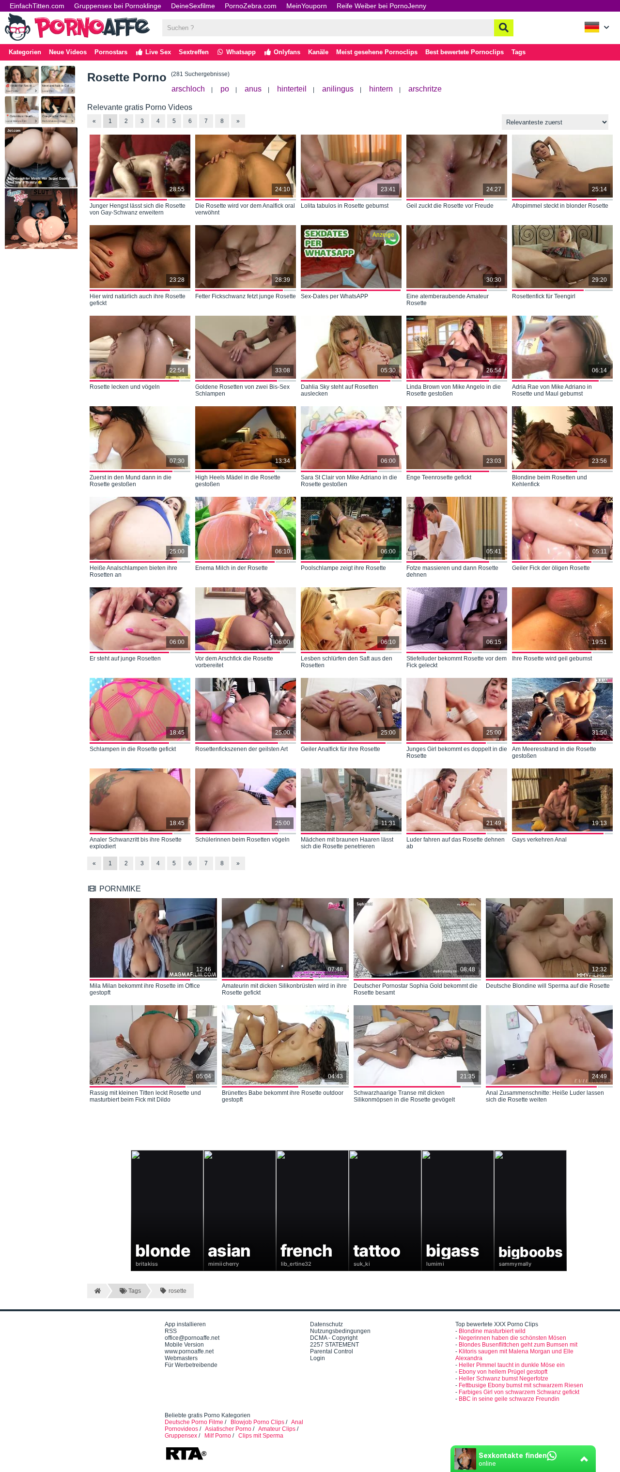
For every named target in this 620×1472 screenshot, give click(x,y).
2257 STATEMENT (334, 1344)
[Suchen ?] (503, 27)
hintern (381, 89)
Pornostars (110, 52)
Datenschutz (326, 1324)
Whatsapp (240, 52)
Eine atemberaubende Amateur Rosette (447, 300)
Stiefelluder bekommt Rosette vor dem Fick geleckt (456, 662)
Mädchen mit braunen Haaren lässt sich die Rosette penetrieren (347, 843)
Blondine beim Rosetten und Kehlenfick (549, 481)
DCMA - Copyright (333, 1337)
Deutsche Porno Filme (194, 1422)
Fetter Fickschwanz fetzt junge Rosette (245, 296)
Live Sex (157, 52)
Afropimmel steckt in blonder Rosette (560, 205)
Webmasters (181, 1358)
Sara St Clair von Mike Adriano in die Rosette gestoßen (349, 481)
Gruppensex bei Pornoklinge (117, 6)
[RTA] (186, 1459)
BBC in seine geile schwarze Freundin (509, 1398)
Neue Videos (68, 52)
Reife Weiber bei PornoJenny (381, 6)
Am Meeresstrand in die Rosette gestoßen (554, 752)
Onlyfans (286, 52)
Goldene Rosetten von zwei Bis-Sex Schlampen (242, 390)
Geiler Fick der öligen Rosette (551, 568)
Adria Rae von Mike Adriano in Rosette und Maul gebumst (552, 390)
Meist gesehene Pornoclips (377, 52)
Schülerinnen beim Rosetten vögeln (242, 839)
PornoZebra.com (251, 6)
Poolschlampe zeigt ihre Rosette (343, 568)
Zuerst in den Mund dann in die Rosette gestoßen (130, 481)
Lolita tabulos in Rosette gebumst (344, 205)
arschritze (425, 89)
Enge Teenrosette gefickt (438, 477)
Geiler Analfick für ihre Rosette (340, 749)
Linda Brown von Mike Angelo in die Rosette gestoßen (453, 390)
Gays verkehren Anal (539, 839)
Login (317, 1358)
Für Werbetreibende (191, 1365)
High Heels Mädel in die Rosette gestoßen (237, 481)
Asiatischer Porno (228, 1429)
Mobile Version (184, 1344)
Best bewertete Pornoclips (464, 52)
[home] (96, 1291)
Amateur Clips (276, 1429)
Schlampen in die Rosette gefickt (133, 749)
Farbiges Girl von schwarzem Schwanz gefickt (519, 1392)
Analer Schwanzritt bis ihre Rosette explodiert (136, 843)
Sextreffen (194, 52)
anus (253, 89)
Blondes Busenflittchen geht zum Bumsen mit (518, 1344)
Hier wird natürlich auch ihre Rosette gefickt (138, 300)
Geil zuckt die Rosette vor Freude (450, 205)
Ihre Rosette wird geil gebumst (552, 658)
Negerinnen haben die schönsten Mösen (512, 1337)
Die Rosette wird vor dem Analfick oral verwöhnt (245, 209)
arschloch (188, 89)
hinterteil (292, 89)
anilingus (338, 89)
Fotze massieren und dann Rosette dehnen (452, 571)
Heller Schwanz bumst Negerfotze (503, 1378)
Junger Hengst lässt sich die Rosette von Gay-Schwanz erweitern (138, 209)
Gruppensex (181, 1435)
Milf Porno (217, 1435)
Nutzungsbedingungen (340, 1331)
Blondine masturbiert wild (492, 1331)
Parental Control (331, 1351)
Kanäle (318, 52)
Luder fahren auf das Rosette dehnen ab (455, 843)
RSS (171, 1331)
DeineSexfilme (193, 6)
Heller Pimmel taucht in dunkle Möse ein (512, 1365)
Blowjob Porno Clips (257, 1422)
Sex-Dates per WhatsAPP (334, 296)
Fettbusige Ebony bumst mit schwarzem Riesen (521, 1385)
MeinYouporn (306, 6)
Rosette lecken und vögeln (125, 386)
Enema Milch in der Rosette (231, 568)
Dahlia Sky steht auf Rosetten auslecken (339, 390)
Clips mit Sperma (260, 1435)
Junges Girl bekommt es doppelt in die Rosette (456, 752)
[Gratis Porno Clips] (77, 39)
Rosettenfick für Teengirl (543, 296)
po (224, 89)
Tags (519, 52)
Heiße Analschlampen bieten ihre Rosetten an (133, 571)
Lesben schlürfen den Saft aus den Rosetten (346, 662)
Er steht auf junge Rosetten (125, 658)
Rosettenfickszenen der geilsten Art (241, 749)
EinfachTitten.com (37, 6)
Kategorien (25, 52)
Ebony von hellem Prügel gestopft (503, 1371)
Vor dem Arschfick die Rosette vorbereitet (234, 662)
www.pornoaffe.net (189, 1351)
